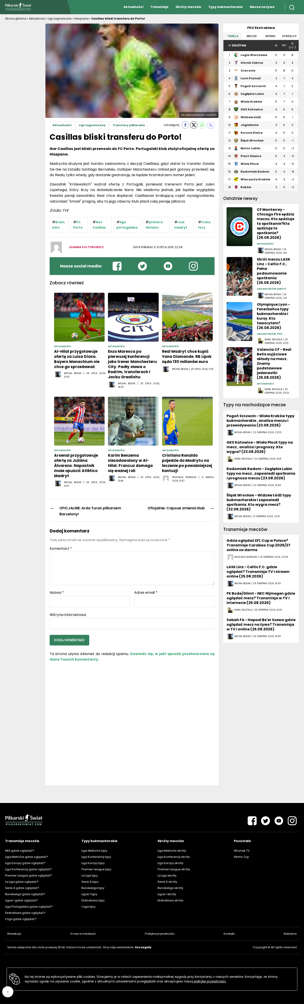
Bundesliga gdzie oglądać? (25, 894)
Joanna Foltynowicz (86, 247)
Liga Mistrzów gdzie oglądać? (26, 857)
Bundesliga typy (92, 888)
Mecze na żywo (262, 7)
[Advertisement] (23, 90)
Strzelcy (289, 36)
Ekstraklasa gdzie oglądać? (25, 913)
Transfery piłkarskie (129, 125)
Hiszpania (81, 18)
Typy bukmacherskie (225, 7)
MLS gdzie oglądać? (19, 851)
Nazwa (57, 593)
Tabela (232, 36)
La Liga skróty (167, 875)
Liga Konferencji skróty (174, 857)
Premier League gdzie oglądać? (28, 875)
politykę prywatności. (210, 981)
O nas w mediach (83, 934)
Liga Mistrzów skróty (172, 851)
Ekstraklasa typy (93, 900)
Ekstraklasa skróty (170, 900)
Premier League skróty (174, 869)
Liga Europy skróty (170, 863)
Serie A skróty (167, 882)
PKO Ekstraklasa (261, 28)
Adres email (146, 593)
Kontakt (229, 934)
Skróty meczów (188, 7)
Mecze (252, 36)
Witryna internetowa (68, 614)
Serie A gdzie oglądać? (22, 888)
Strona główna (15, 18)
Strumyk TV (242, 851)
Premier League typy (96, 869)
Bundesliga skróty (170, 888)
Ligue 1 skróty (167, 894)
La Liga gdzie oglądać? (22, 882)
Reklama (290, 934)
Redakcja (14, 934)
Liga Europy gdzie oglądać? (25, 863)
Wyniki (270, 36)
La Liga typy (89, 875)
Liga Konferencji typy (96, 857)
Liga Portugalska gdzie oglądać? (29, 906)
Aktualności (133, 7)
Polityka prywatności (159, 934)
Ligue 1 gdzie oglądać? (21, 900)
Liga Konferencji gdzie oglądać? (28, 869)
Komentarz (61, 549)
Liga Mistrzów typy (94, 851)
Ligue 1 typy (89, 894)
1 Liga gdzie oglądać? (20, 919)
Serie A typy (89, 882)
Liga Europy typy (93, 863)
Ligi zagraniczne (60, 18)
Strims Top (241, 857)
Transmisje (159, 7)
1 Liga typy (88, 906)
